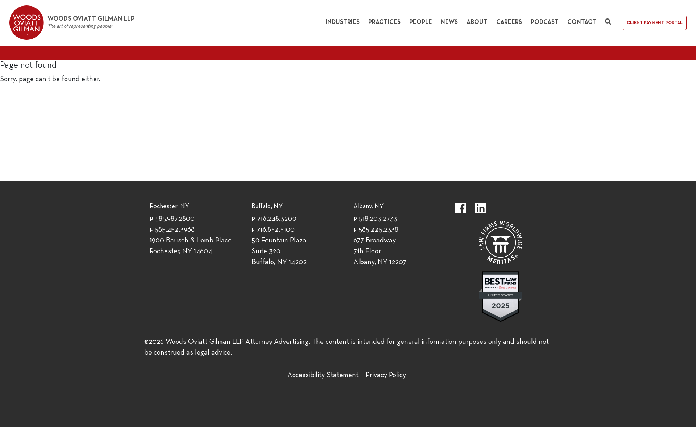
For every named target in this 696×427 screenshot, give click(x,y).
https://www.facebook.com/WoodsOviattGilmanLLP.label (460, 208)
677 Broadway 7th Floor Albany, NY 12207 (379, 251)
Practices (384, 22)
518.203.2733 (378, 219)
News (449, 22)
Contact (581, 22)
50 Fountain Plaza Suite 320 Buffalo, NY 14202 (279, 251)
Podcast (545, 22)
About (477, 22)
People (420, 22)
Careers (509, 22)
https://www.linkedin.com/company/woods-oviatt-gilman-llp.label (480, 208)
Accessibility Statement (323, 375)
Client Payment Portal (655, 23)
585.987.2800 (175, 219)
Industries (343, 22)
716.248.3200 (277, 219)
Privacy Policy (386, 375)
